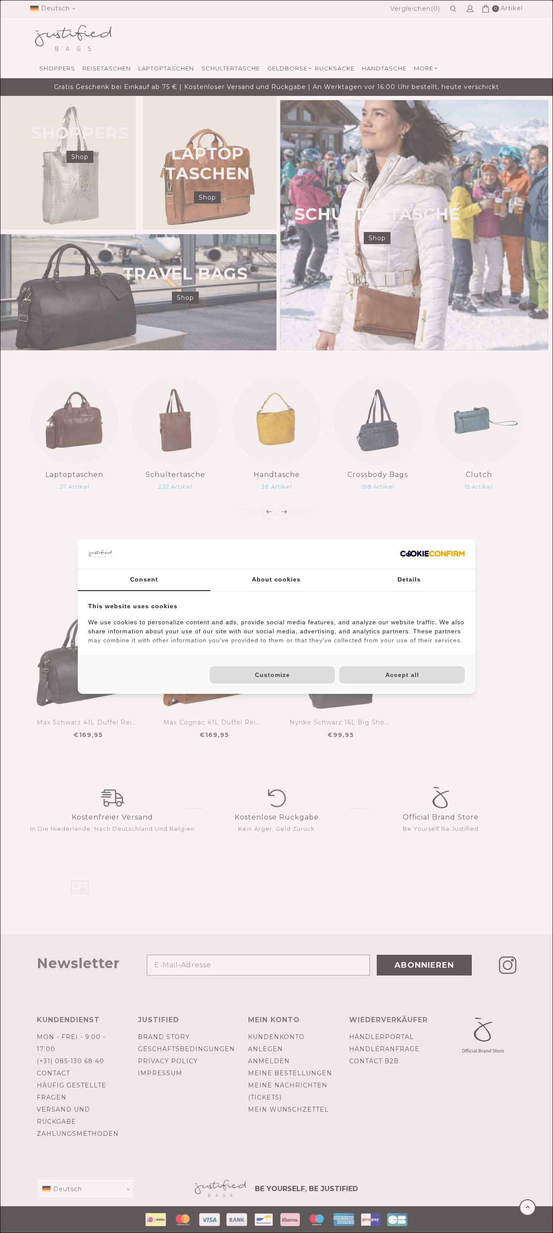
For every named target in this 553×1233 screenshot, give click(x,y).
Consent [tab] (144, 579)
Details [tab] (409, 579)
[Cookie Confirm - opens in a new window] (432, 553)
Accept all (402, 674)
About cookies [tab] (276, 579)
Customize (272, 674)
